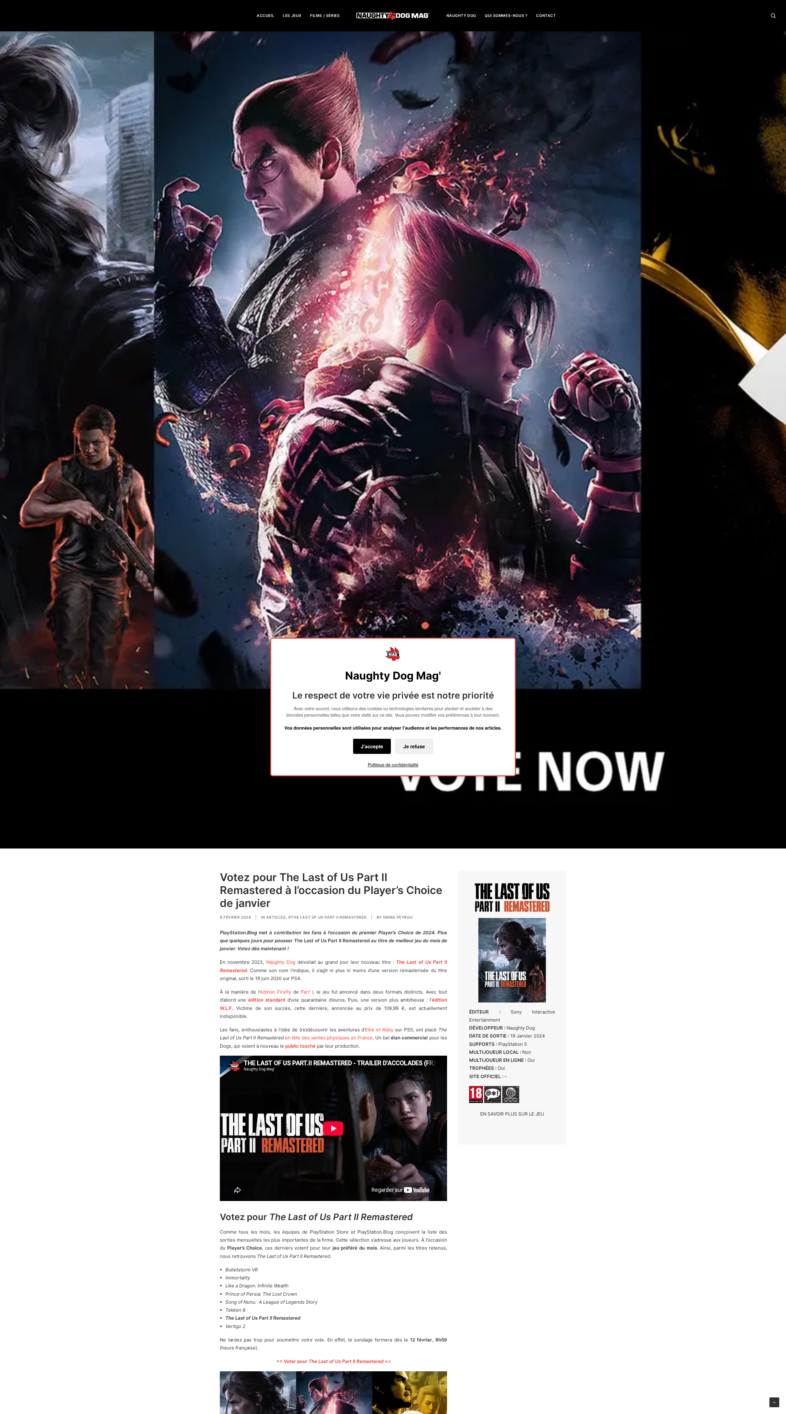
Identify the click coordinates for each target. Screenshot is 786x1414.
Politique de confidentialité (393, 765)
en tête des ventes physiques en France (329, 1038)
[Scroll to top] (774, 1402)
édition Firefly (275, 992)
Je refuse (414, 746)
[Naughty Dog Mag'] (393, 15)
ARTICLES (276, 917)
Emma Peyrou (398, 917)
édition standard (266, 1000)
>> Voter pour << (333, 1361)
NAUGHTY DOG (461, 15)
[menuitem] (265, 15)
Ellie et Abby (379, 1030)
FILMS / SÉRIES (325, 15)
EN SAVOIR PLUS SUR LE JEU (512, 1114)
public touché (300, 1046)
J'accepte (372, 746)
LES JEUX (292, 15)
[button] (773, 15)
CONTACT (546, 15)
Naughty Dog (280, 962)
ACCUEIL (265, 15)
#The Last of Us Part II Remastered (327, 917)
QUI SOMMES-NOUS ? (506, 15)
